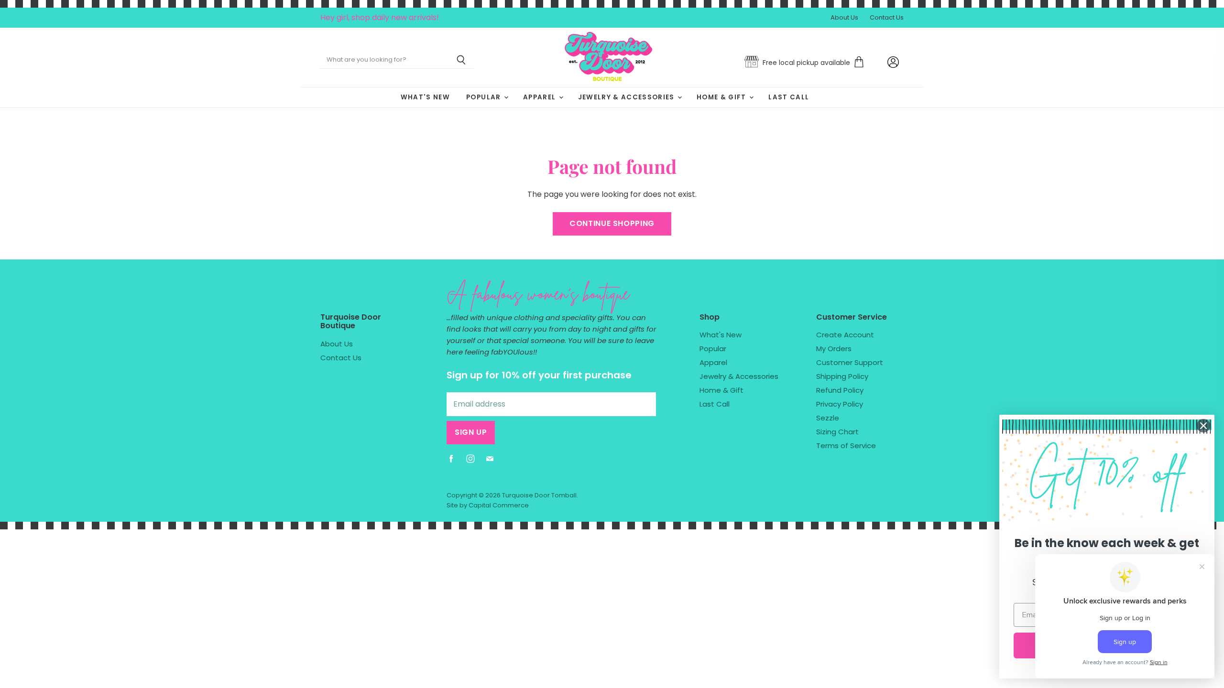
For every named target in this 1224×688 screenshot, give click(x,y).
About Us (844, 18)
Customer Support (849, 362)
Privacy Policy (839, 404)
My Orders (834, 349)
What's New (425, 97)
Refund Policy (839, 390)
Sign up (471, 432)
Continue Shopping (612, 223)
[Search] (461, 60)
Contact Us (887, 18)
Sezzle (827, 418)
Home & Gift (722, 97)
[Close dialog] (1203, 426)
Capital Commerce (499, 505)
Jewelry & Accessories (627, 97)
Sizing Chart (837, 432)
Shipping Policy (842, 376)
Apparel (540, 97)
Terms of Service (846, 446)
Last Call (788, 97)
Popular (484, 97)
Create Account (845, 335)
